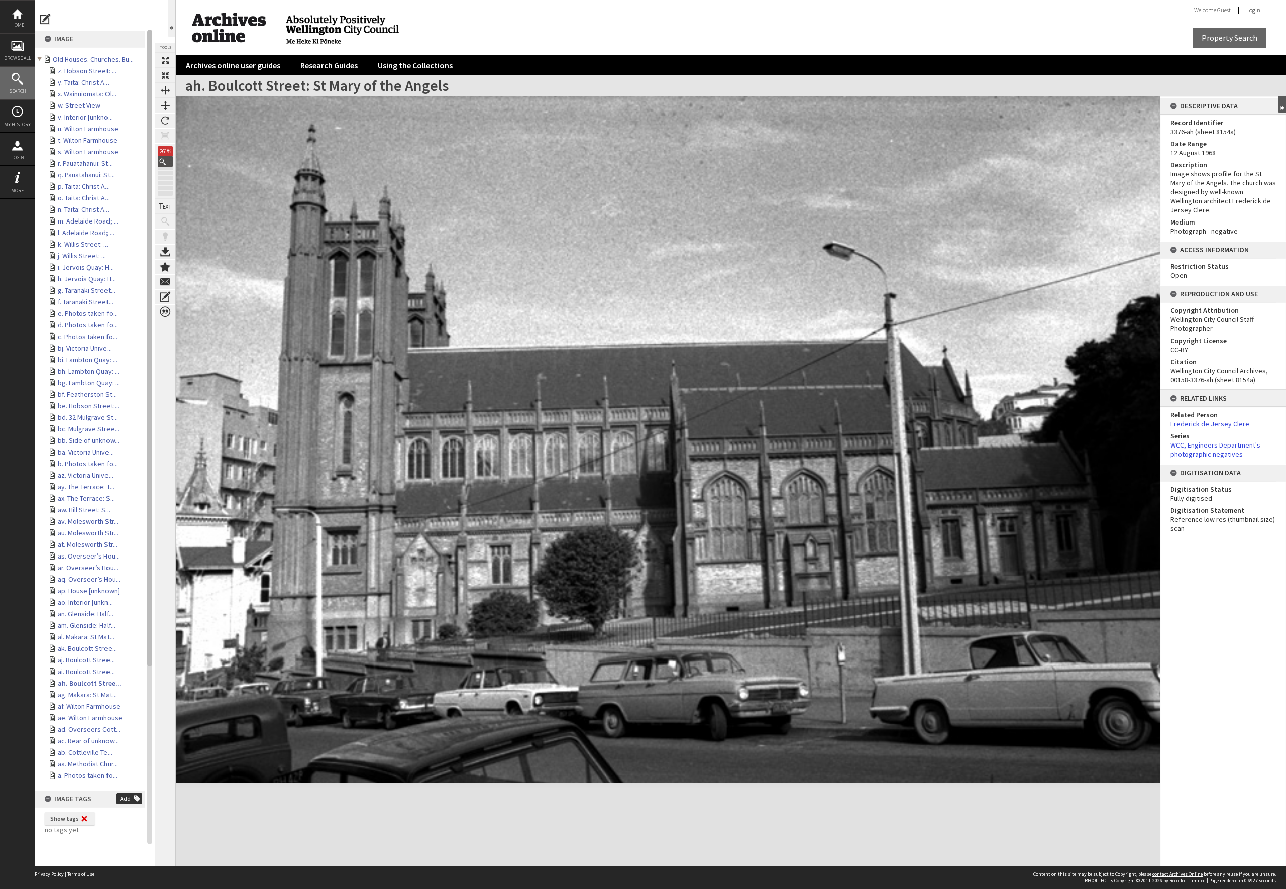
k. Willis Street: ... (83, 244)
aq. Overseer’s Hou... (89, 579)
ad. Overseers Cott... (89, 729)
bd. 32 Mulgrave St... (88, 417)
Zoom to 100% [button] (165, 135)
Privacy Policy (49, 874)
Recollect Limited (1187, 880)
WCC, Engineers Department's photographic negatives (1215, 449)
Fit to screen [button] (165, 75)
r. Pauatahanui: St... (85, 163)
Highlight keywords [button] (165, 236)
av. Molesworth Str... (88, 521)
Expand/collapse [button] (1282, 104)
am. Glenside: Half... (86, 625)
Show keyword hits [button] (165, 221)
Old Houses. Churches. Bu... (93, 59)
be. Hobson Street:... (88, 405)
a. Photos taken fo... (87, 775)
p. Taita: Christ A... (84, 186)
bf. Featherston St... (87, 394)
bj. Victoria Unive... (85, 348)
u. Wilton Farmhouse (88, 128)
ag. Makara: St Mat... (87, 694)
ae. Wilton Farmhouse (90, 717)
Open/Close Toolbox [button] (171, 18)
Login (17, 157)
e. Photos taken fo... (88, 313)
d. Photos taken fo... (88, 324)
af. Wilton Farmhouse (89, 706)
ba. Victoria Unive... (86, 452)
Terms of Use (80, 874)
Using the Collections (415, 65)
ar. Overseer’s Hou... (88, 567)
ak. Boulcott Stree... (87, 648)
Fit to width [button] (165, 90)
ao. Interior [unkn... (85, 602)
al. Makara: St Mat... (86, 636)
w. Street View (79, 105)
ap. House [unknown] (89, 590)
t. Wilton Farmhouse (87, 140)
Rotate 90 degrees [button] (165, 120)
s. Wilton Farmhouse (88, 151)
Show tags (64, 818)
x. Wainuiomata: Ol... (87, 93)
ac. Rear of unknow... (88, 740)
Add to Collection (165, 266)
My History (17, 124)
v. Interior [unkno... (85, 117)
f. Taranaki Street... (85, 301)
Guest (1224, 10)
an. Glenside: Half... (85, 613)
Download (165, 251)
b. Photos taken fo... (88, 463)
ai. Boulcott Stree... (86, 671)
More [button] (17, 190)
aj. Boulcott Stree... (86, 659)
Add (125, 798)
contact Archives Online (1177, 874)
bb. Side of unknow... (88, 440)
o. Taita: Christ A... (84, 197)
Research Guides (329, 65)
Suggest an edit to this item (45, 19)
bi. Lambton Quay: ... (87, 359)
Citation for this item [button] (165, 311)
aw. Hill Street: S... (84, 509)
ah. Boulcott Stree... (89, 683)
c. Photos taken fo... (87, 336)
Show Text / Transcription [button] (165, 206)
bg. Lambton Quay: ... (89, 382)
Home (17, 25)
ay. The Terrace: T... (86, 486)
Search (17, 91)
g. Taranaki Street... (86, 290)
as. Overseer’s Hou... (89, 556)
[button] (165, 161)
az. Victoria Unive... (85, 475)
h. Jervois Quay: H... (87, 278)
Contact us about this (165, 281)
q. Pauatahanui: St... (86, 174)
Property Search (1229, 38)
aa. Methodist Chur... (88, 763)
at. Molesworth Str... (87, 544)
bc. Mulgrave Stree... (88, 428)
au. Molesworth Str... (88, 532)
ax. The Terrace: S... (86, 498)
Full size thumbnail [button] (165, 60)
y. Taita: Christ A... (83, 82)
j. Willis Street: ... (82, 255)
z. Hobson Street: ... (87, 70)
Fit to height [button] (165, 105)
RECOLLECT (1096, 880)
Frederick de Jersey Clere (1209, 423)
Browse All (17, 58)
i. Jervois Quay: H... (86, 267)
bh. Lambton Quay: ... (88, 371)
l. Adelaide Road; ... (86, 232)
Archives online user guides (233, 65)
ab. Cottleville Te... (85, 752)
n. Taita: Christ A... (83, 209)
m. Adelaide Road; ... (88, 221)
